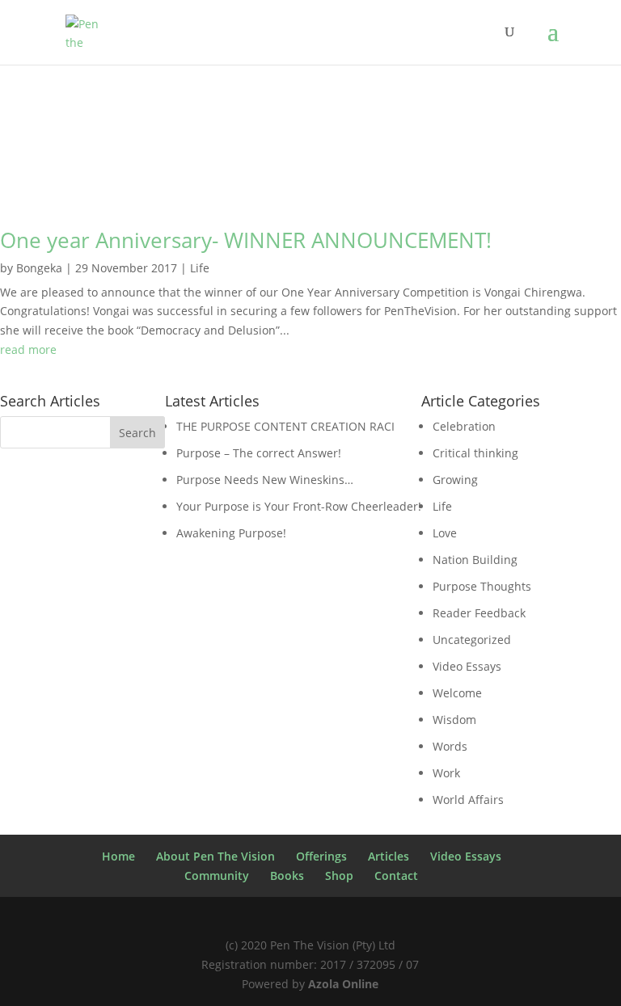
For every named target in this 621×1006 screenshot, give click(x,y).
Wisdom (454, 719)
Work (446, 773)
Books (287, 875)
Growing (455, 479)
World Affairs (468, 799)
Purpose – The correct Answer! (258, 453)
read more (28, 349)
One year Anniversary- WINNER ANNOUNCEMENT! (246, 240)
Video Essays (467, 666)
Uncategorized (472, 639)
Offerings (321, 856)
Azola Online (343, 983)
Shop (339, 875)
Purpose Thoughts (482, 586)
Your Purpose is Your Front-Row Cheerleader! (298, 506)
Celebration (464, 426)
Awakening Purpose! (231, 533)
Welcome (457, 693)
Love (445, 533)
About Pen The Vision (215, 856)
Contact (396, 875)
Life (199, 268)
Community (216, 875)
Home (118, 856)
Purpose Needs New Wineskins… (264, 479)
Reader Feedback (479, 613)
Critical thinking (475, 453)
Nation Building (475, 559)
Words (450, 746)
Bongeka (39, 268)
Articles (388, 856)
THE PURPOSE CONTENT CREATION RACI (285, 426)
